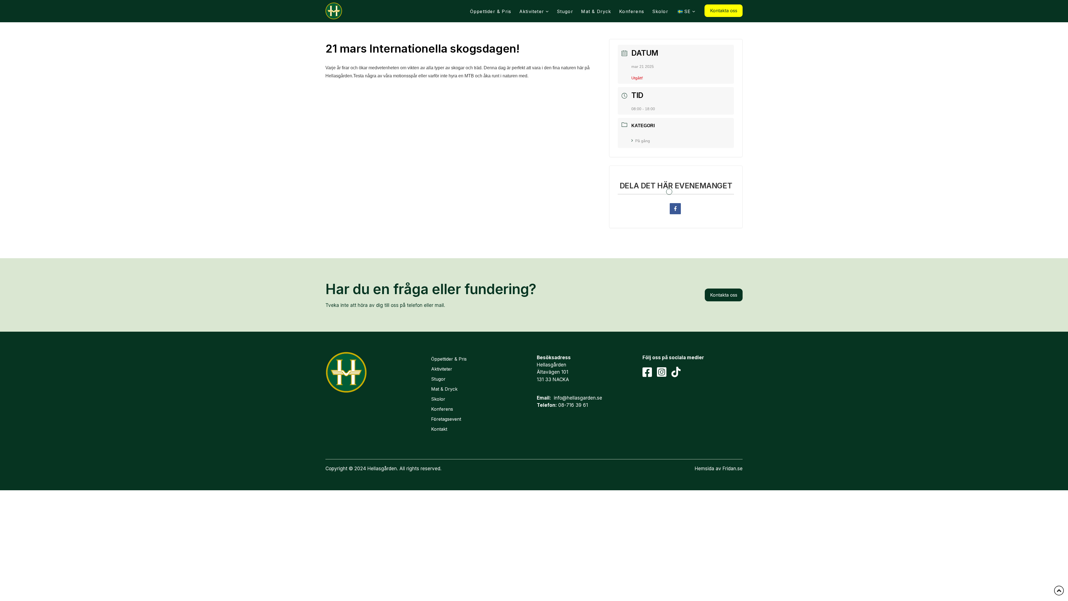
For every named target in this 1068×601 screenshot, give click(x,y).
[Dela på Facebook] (675, 208)
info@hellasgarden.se (578, 398)
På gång (642, 141)
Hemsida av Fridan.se (719, 468)
